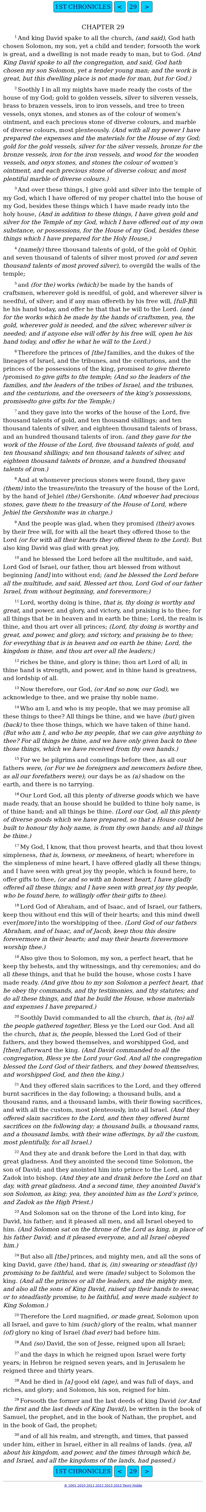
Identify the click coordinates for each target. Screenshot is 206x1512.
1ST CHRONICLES (83, 7)
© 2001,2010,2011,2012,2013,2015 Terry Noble (103, 1485)
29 (133, 7)
